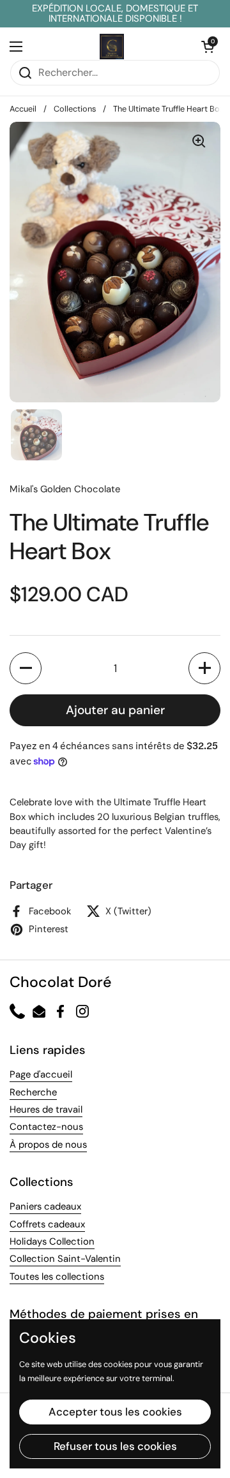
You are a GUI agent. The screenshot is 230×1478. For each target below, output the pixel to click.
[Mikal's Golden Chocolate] (111, 46)
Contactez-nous (46, 1126)
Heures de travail (46, 1109)
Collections (75, 108)
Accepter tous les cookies (115, 1412)
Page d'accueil (41, 1074)
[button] (26, 668)
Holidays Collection (52, 1241)
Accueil (23, 108)
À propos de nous (48, 1144)
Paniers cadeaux (45, 1206)
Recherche (33, 1092)
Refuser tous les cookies (115, 1446)
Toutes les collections (57, 1276)
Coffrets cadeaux (47, 1224)
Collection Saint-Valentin (65, 1258)
